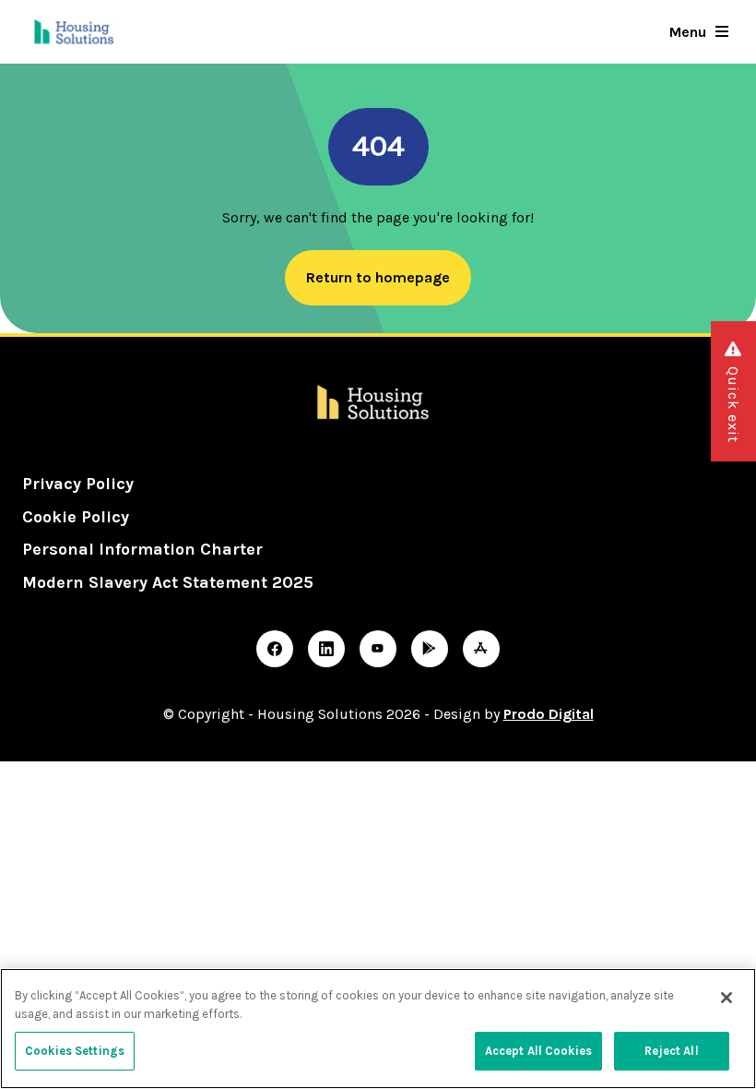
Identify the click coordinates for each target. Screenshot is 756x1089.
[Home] (75, 31)
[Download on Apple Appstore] (481, 648)
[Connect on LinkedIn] (326, 648)
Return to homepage (378, 277)
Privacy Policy (78, 483)
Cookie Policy (75, 517)
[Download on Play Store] (429, 648)
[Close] (726, 997)
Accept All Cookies (538, 1051)
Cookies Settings (74, 1051)
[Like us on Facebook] (274, 648)
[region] (378, 1028)
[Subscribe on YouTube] (378, 648)
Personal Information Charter (142, 549)
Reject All (671, 1051)
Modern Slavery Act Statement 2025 (167, 582)
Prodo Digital (548, 714)
